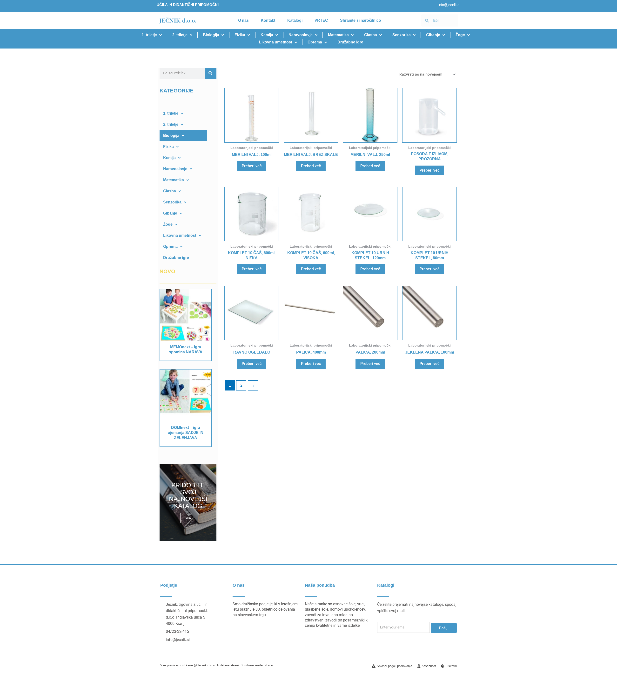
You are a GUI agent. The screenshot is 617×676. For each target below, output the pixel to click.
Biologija (211, 35)
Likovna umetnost (275, 42)
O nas (243, 20)
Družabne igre (350, 42)
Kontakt (268, 20)
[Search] (211, 73)
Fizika (240, 35)
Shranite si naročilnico (360, 20)
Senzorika (401, 35)
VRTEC (321, 20)
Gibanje (433, 35)
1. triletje (149, 35)
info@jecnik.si (449, 5)
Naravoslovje (300, 35)
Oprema (315, 42)
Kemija (267, 35)
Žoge (460, 35)
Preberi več (252, 166)
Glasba (370, 35)
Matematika (338, 35)
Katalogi (294, 20)
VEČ (188, 518)
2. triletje (180, 35)
